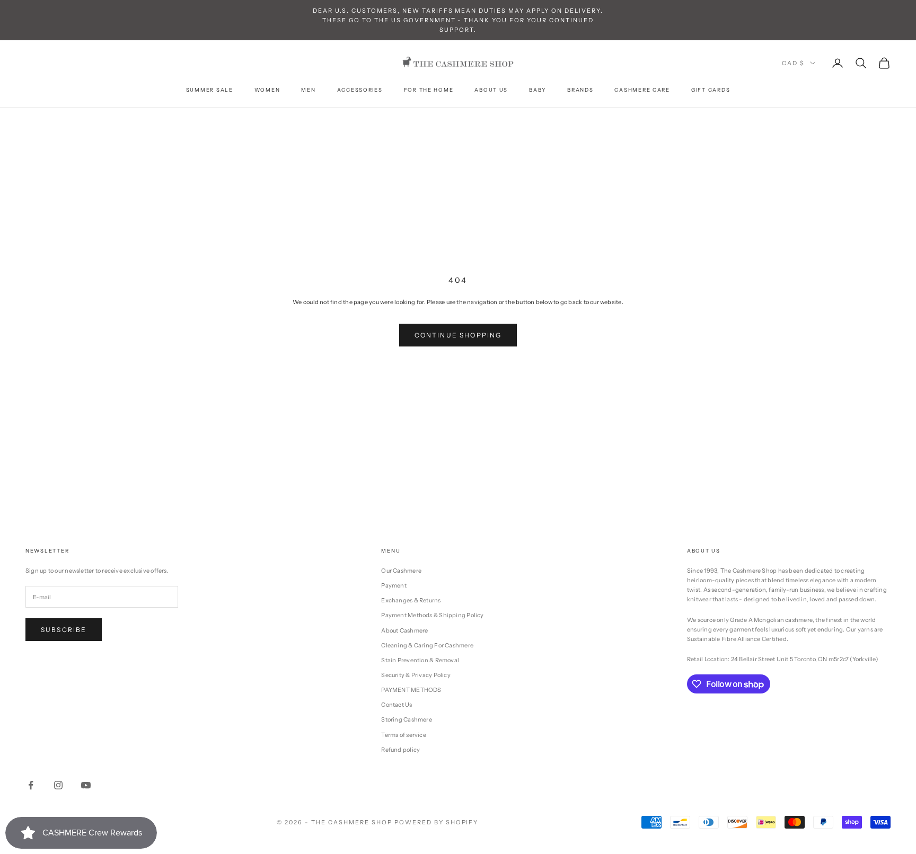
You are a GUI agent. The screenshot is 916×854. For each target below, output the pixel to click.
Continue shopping (458, 335)
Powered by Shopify (436, 822)
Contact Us (396, 704)
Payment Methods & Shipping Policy (432, 615)
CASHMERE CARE (642, 90)
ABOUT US (491, 90)
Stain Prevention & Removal (420, 660)
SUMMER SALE (209, 90)
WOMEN (267, 90)
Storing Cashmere (406, 719)
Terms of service (403, 735)
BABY (537, 90)
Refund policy (400, 749)
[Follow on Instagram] (58, 785)
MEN (308, 90)
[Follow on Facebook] (30, 785)
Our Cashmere (401, 570)
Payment (394, 585)
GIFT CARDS (710, 90)
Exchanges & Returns (411, 600)
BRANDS (580, 90)
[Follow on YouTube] (86, 785)
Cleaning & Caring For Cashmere (427, 645)
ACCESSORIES (360, 90)
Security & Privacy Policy (416, 675)
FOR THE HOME (429, 90)
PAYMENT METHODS (411, 689)
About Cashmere (404, 630)
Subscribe (63, 630)
